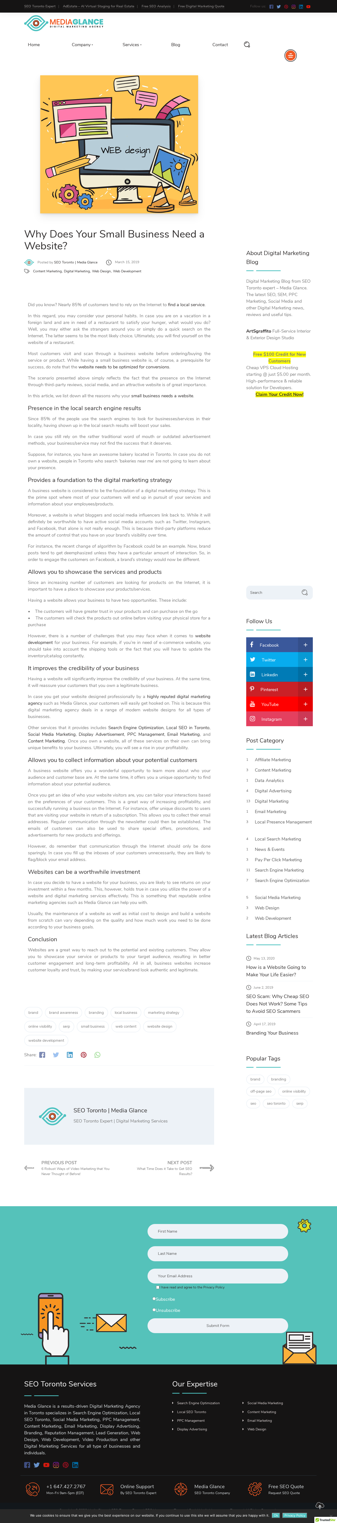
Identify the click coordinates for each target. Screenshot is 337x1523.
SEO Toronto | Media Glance (75, 262)
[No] (330, 1516)
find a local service (186, 305)
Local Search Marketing (278, 839)
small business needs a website (162, 396)
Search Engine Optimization (136, 728)
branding (96, 1012)
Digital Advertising (274, 791)
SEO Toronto (135, 1493)
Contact (220, 44)
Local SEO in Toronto (187, 728)
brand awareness (63, 1012)
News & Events (270, 849)
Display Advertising (192, 1429)
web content (125, 1026)
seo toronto (276, 1103)
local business (126, 1012)
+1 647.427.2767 (66, 1486)
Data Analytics (270, 780)
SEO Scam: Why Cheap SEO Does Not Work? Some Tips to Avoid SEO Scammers (277, 1004)
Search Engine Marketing (280, 870)
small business (93, 1026)
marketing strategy (163, 1012)
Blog (175, 44)
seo (253, 1103)
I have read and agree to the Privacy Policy (192, 1287)
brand (33, 1012)
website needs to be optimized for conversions (123, 367)
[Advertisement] (283, 163)
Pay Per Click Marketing (279, 860)
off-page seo (260, 1091)
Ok (276, 1515)
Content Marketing (47, 271)
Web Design (101, 271)
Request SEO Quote (284, 1493)
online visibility (40, 1026)
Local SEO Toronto (191, 1412)
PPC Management (145, 734)
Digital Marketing (77, 271)
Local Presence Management (283, 822)
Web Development (127, 271)
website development (46, 1040)
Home (34, 44)
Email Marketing (183, 734)
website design (159, 1026)
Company (81, 44)
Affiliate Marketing (273, 760)
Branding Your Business (272, 1033)
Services (131, 44)
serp (66, 1026)
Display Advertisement (101, 734)
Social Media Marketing (52, 734)
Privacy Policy (294, 1515)
